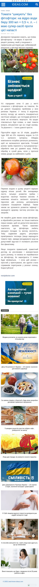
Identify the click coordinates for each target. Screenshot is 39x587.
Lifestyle (8, 10)
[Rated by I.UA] (32, 585)
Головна (3, 10)
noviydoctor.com (8, 276)
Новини (5, 310)
